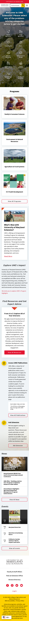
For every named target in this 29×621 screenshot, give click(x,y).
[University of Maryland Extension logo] (5, 5)
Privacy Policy (20, 600)
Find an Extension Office (14, 576)
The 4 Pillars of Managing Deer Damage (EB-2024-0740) (17, 407)
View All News (14, 500)
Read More (10, 256)
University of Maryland (14, 1)
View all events (14, 548)
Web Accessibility (10, 600)
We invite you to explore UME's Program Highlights (14, 292)
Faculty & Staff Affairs (14, 572)
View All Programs (14, 201)
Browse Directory (15, 580)
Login (14, 591)
